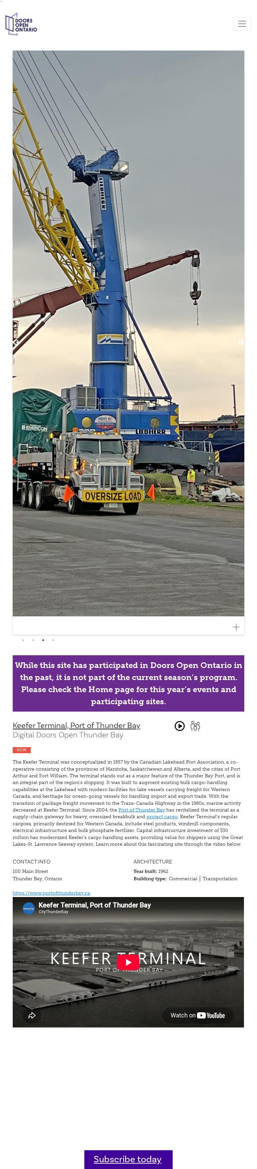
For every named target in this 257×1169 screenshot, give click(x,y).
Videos (180, 726)
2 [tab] (33, 640)
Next (241, 342)
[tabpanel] (128, 343)
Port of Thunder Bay (141, 810)
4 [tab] (53, 640)
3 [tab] (43, 640)
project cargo (162, 817)
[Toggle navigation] (242, 24)
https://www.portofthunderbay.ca (51, 893)
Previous (16, 342)
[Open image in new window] (239, 627)
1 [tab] (23, 640)
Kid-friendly (195, 726)
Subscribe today (128, 1159)
